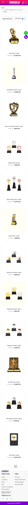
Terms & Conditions (7, 487)
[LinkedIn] (7, 498)
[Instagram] (11, 498)
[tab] (22, 19)
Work (3, 482)
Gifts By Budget (19, 482)
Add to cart (13, 53)
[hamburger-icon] (3, 2)
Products (17, 477)
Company (4, 479)
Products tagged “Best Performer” (13, 10)
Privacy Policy (5, 489)
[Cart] (23, 3)
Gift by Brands (19, 484)
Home (2, 8)
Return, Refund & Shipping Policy (6, 492)
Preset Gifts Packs (20, 479)
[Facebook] (3, 498)
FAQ (3, 484)
